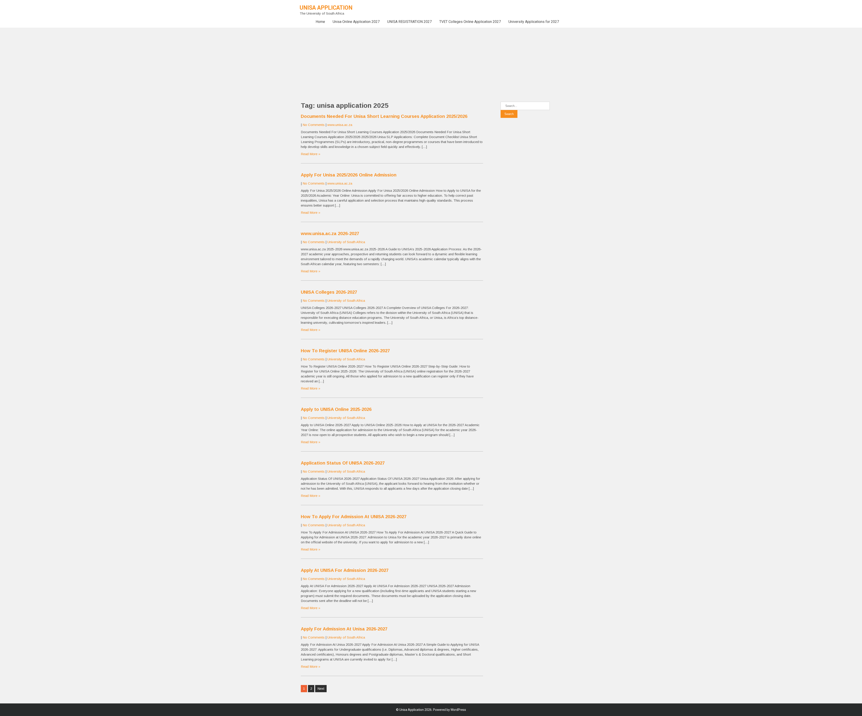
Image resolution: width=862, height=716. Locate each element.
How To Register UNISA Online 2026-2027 (345, 350)
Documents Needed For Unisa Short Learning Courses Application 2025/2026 (384, 116)
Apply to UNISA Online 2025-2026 (336, 409)
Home (320, 22)
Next (320, 688)
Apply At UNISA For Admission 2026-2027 (345, 570)
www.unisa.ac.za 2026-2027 (330, 233)
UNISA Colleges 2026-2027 (329, 292)
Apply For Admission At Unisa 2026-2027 (344, 628)
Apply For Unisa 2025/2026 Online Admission (348, 174)
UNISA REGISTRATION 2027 (409, 22)
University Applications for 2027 (533, 22)
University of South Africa (346, 242)
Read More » (310, 154)
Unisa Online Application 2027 (356, 22)
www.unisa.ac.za (339, 125)
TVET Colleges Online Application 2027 (470, 22)
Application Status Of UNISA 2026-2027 (343, 462)
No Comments (314, 125)
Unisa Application (326, 7)
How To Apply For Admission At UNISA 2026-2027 (354, 516)
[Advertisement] (134, 59)
